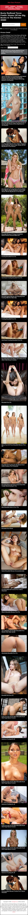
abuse (13, 911)
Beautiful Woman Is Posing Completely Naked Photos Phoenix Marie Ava (12, 235)
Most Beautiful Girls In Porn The (10, 507)
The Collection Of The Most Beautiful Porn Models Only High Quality (13, 631)
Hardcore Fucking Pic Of (8, 739)
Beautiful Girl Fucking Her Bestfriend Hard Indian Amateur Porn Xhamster (13, 465)
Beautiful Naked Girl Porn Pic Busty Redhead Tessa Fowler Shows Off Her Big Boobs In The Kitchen (14, 124)
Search (23, 24)
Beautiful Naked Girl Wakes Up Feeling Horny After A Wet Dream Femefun (14, 359)
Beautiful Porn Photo (7, 528)
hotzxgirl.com (15, 901)
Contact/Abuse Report (14, 9)
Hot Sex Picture (14, 3)
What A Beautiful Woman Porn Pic (11, 612)
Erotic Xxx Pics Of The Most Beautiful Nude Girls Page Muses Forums (13, 717)
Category (12, 6)
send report (6, 42)
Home (7, 6)
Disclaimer (20, 6)
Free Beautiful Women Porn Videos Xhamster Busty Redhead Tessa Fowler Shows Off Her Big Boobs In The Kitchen (14, 145)
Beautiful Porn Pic (6, 402)
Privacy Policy (19, 7)
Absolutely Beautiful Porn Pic (10, 653)
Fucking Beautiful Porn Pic (9, 256)
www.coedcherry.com (13, 47)
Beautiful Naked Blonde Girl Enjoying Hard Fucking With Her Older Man (13, 297)
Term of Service (9, 7)
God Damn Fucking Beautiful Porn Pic (12, 277)
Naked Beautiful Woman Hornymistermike (13, 571)
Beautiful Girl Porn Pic (8, 695)
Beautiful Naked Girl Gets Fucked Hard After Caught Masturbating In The (13, 485)
